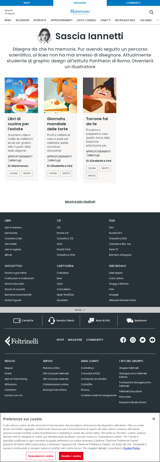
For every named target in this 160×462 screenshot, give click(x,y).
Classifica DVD (118, 238)
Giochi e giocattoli (16, 272)
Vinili (59, 244)
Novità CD (62, 233)
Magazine (75, 340)
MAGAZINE (80, 2)
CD (58, 227)
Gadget (113, 294)
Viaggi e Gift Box (119, 283)
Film (111, 227)
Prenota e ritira (51, 368)
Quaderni (62, 300)
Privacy (85, 389)
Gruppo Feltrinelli (129, 368)
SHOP (27, 2)
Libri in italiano (13, 227)
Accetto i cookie (71, 456)
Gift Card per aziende (55, 379)
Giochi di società (15, 289)
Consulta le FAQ (90, 373)
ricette (27, 173)
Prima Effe (125, 397)
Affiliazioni (11, 384)
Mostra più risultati (80, 201)
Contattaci (87, 368)
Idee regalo (116, 272)
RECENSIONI (22, 20)
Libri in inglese (13, 249)
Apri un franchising (16, 379)
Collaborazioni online (55, 384)
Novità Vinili (63, 249)
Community (94, 340)
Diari (59, 278)
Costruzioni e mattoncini (19, 278)
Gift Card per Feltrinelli (56, 373)
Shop (60, 340)
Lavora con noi (13, 395)
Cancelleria (64, 289)
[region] (80, 437)
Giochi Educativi (14, 283)
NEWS (8, 20)
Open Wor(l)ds (65, 294)
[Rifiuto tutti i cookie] (153, 419)
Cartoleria (63, 272)
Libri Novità (11, 233)
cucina (14, 173)
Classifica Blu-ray (120, 244)
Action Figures (13, 300)
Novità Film (115, 233)
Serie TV (113, 249)
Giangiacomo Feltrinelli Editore (133, 375)
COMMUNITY (133, 2)
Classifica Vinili (66, 254)
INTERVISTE (40, 20)
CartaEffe (86, 384)
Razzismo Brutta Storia (132, 402)
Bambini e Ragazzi (120, 254)
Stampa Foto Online (55, 389)
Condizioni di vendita (94, 379)
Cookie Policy (131, 448)
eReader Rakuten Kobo (122, 300)
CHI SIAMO (146, 20)
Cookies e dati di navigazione (98, 395)
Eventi (8, 373)
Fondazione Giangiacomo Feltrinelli (135, 384)
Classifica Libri (13, 238)
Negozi (9, 368)
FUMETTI (105, 20)
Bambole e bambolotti (18, 294)
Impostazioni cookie (40, 456)
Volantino (10, 389)
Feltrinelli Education (130, 391)
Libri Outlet (11, 244)
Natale (91, 175)
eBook (8, 254)
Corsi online (116, 278)
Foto (111, 289)
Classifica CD (65, 238)
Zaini (60, 283)
